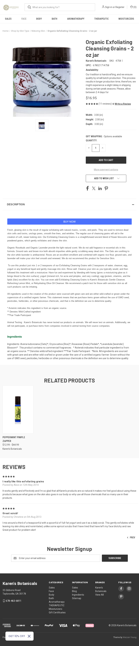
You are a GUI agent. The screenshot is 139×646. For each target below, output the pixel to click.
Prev (132, 537)
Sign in (108, 7)
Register (119, 7)
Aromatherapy (75, 18)
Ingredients (78, 594)
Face (23, 18)
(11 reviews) (105, 103)
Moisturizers (126, 18)
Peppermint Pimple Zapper (14, 439)
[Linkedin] (100, 188)
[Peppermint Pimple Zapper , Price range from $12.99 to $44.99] (18, 409)
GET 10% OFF (16, 636)
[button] (121, 104)
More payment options (106, 169)
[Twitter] (93, 188)
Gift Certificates (57, 612)
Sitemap (76, 598)
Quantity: (91, 140)
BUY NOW (69, 221)
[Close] (29, 636)
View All (99, 594)
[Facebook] (87, 188)
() (134, 7)
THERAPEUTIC (101, 18)
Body (39, 18)
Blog (74, 591)
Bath (54, 18)
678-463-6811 (13, 600)
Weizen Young (129, 637)
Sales (8, 18)
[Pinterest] (106, 188)
